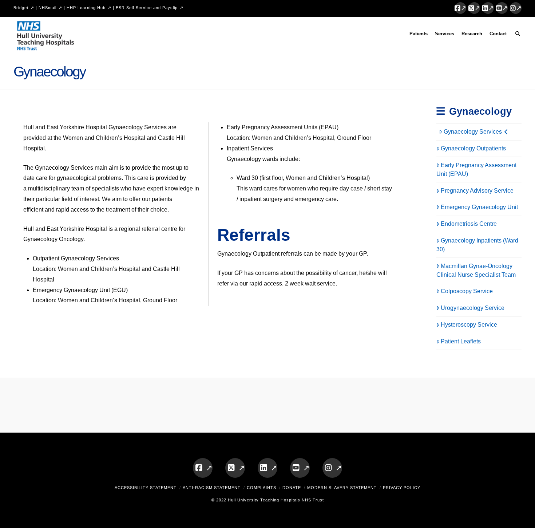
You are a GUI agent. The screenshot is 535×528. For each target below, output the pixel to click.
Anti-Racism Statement (212, 487)
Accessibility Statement (146, 487)
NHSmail (47, 7)
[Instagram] (516, 8)
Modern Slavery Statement (342, 487)
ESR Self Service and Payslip (147, 7)
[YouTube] (502, 8)
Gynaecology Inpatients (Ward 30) (477, 244)
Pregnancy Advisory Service (477, 191)
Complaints (261, 487)
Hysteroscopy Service (469, 325)
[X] (474, 8)
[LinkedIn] (488, 8)
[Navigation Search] (516, 35)
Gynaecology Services (473, 132)
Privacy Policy (401, 487)
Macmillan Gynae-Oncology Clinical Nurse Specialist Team (476, 270)
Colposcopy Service (467, 291)
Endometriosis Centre (469, 224)
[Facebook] (460, 8)
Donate (291, 487)
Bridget (20, 7)
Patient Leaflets (461, 341)
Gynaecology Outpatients (473, 148)
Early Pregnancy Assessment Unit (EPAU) (476, 169)
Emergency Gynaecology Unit (479, 207)
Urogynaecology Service (472, 308)
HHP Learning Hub (86, 7)
